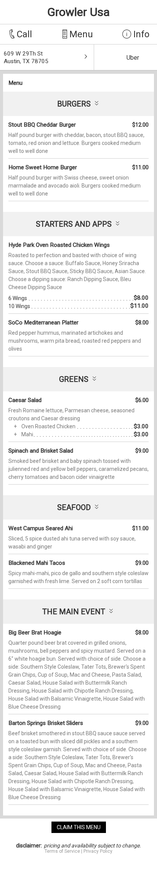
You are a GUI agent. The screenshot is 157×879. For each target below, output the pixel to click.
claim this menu (79, 827)
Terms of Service (62, 851)
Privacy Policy (97, 851)
